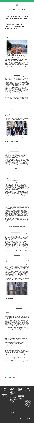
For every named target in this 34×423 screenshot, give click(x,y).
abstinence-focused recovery (15, 243)
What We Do (4, 390)
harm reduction (17, 83)
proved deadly (17, 321)
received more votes (10, 246)
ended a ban (26, 272)
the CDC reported (19, 178)
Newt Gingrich (17, 241)
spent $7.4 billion (21, 260)
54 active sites (21, 275)
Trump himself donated (16, 363)
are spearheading (17, 92)
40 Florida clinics (25, 163)
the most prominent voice (19, 210)
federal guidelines (11, 170)
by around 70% (22, 267)
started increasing (15, 339)
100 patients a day (19, 164)
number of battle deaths (22, 67)
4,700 (21, 317)
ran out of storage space (10, 315)
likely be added (21, 63)
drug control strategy (14, 154)
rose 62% (13, 237)
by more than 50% (9, 269)
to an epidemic (13, 220)
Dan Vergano (7, 37)
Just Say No (17, 213)
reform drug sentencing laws (22, 212)
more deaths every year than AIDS (13, 66)
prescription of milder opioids (9, 235)
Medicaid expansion (18, 266)
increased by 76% (23, 114)
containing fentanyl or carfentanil (15, 316)
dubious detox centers (17, 229)
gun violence (11, 65)
